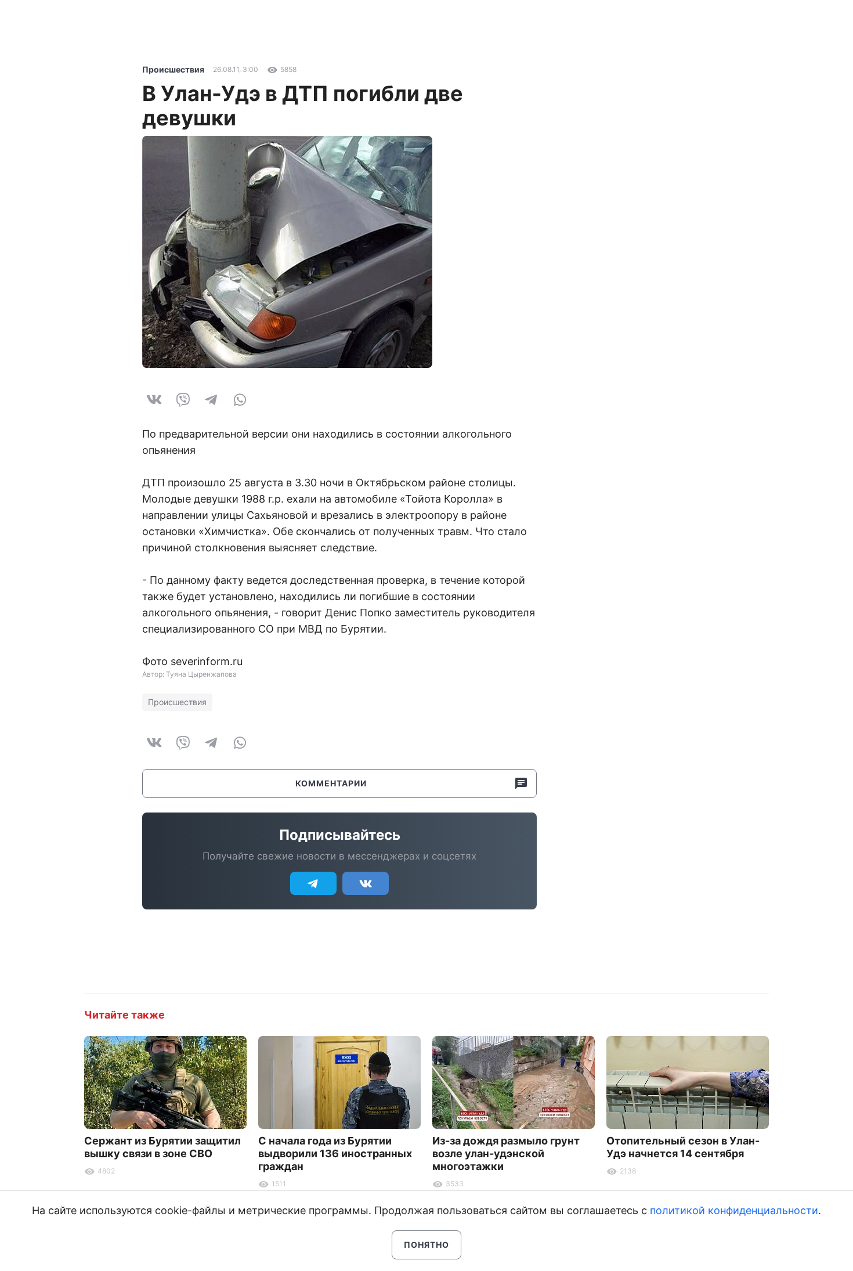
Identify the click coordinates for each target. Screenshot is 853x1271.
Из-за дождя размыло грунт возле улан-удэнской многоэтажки (506, 1153)
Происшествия (173, 69)
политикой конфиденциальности (734, 1210)
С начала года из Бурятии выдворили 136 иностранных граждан (335, 1153)
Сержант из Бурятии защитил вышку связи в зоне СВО (162, 1147)
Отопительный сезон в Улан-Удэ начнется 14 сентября (683, 1147)
